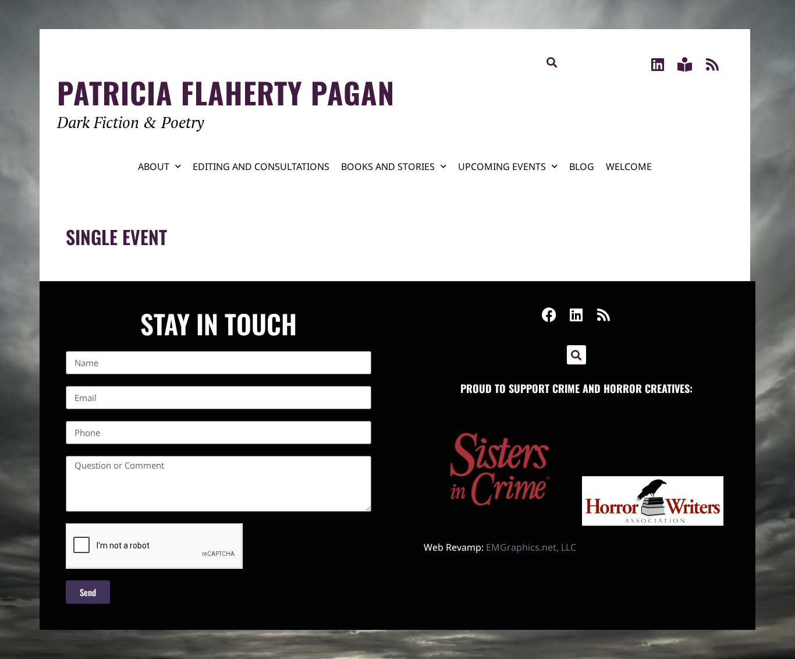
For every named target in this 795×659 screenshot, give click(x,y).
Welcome (629, 166)
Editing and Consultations (261, 166)
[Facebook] (549, 314)
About (153, 166)
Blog (581, 166)
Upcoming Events (502, 166)
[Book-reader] (684, 64)
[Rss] (712, 64)
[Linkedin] (657, 64)
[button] (552, 62)
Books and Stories (388, 166)
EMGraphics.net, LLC (531, 547)
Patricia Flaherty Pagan (226, 92)
